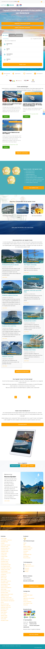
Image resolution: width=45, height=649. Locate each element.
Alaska (24, 543)
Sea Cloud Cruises (5, 604)
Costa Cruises (4, 553)
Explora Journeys (4, 563)
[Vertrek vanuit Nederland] (8, 209)
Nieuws (25, 596)
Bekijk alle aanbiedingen (22, 152)
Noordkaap (25, 556)
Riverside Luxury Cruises (6, 597)
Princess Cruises (4, 592)
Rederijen (24, 465)
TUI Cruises (3, 613)
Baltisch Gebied (26, 546)
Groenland (25, 551)
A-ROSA (2, 543)
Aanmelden (22, 526)
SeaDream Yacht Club (6, 607)
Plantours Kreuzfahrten (6, 587)
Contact (25, 593)
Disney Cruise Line (5, 559)
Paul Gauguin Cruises (5, 584)
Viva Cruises (3, 618)
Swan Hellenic (4, 612)
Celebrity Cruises (4, 549)
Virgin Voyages (4, 617)
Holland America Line (5, 572)
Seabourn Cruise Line (5, 605)
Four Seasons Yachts (5, 566)
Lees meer (4, 277)
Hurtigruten (3, 574)
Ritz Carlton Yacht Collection (7, 599)
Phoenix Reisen (4, 586)
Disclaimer (25, 600)
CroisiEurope (4, 554)
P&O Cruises (3, 589)
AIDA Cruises (4, 538)
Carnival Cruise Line (5, 548)
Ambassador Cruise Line (6, 540)
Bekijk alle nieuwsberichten (22, 371)
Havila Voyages (4, 571)
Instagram (27, 569)
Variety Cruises (4, 615)
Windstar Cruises (4, 620)
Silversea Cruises (4, 608)
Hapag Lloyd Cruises (5, 569)
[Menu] (41, 1)
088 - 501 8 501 (28, 564)
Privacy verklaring (27, 601)
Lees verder (7, 500)
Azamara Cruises (4, 546)
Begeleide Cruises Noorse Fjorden (22, 23)
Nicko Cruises (4, 579)
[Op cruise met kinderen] (37, 209)
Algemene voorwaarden (28, 598)
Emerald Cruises (4, 561)
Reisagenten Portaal (33, 586)
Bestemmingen (15, 465)
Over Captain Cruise (33, 187)
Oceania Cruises (4, 582)
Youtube (26, 571)
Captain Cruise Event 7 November (22, 27)
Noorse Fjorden (26, 557)
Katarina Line (4, 576)
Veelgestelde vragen (28, 595)
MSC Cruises (3, 577)
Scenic (2, 602)
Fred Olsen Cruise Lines (6, 567)
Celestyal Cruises (4, 551)
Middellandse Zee (27, 554)
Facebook (27, 568)
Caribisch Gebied (27, 549)
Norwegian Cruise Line (6, 581)
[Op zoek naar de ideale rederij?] (22, 209)
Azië (24, 544)
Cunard (2, 558)
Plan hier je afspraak (33, 634)
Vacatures (25, 604)
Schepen (32, 465)
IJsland (24, 552)
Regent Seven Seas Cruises (7, 594)
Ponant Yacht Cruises (5, 590)
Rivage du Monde (5, 595)
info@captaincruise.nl (29, 566)
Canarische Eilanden (27, 547)
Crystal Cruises (4, 556)
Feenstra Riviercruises (5, 564)
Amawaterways (4, 541)
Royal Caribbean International (7, 600)
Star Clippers (4, 610)
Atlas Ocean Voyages (5, 545)
